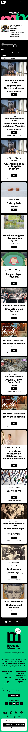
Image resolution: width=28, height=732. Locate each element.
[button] (15, 45)
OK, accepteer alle (8, 724)
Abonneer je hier (14, 695)
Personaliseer (14, 727)
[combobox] (14, 58)
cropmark (16, 653)
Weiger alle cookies (20, 724)
